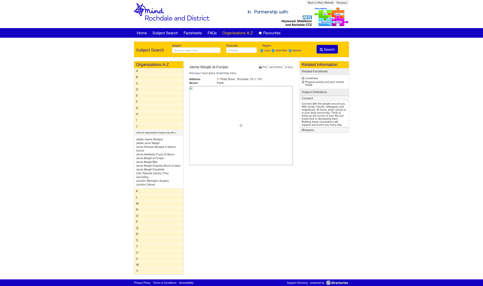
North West (281, 50)
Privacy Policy (142, 282)
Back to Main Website (321, 2)
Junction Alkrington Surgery (152, 180)
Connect (307, 98)
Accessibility (186, 282)
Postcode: (232, 45)
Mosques (308, 130)
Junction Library (145, 184)
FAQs (212, 32)
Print (264, 66)
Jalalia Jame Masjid (147, 143)
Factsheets (193, 32)
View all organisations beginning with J (156, 132)
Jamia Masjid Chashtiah (150, 169)
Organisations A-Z (237, 32)
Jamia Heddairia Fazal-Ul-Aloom (155, 154)
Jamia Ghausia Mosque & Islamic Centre (156, 148)
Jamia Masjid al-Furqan (150, 158)
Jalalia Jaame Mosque (149, 139)
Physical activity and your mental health (324, 83)
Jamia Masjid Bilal (146, 162)
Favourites (272, 32)
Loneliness (311, 78)
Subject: (177, 45)
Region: (267, 45)
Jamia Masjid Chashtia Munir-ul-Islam (158, 165)
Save (290, 66)
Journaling (142, 177)
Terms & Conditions (164, 282)
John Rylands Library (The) (152, 173)
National (297, 50)
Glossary (341, 2)
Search (329, 49)
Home (142, 32)
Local (267, 50)
